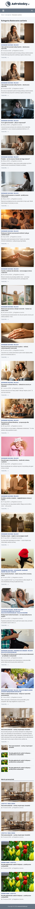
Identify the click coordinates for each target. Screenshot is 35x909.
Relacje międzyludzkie (26, 690)
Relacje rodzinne (22, 612)
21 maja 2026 (6, 502)
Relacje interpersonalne (9, 612)
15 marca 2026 (7, 618)
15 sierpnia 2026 (7, 88)
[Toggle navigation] (3, 11)
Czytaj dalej (4, 57)
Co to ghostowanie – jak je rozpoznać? (13, 122)
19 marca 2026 (7, 577)
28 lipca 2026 (6, 125)
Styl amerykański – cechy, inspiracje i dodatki (15, 729)
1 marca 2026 (6, 697)
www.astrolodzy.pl (22, 906)
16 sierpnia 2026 (7, 50)
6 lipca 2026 (6, 237)
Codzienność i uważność (21, 570)
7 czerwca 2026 (7, 388)
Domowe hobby (5, 862)
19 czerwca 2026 (7, 350)
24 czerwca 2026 (7, 312)
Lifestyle (4, 803)
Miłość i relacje (6, 571)
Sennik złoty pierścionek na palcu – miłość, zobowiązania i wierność (14, 347)
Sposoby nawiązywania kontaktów (11, 691)
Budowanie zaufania (7, 45)
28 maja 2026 (6, 426)
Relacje (16, 45)
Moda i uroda (11, 803)
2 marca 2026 (6, 658)
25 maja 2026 (6, 464)
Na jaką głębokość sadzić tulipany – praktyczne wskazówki (20, 754)
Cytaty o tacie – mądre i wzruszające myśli (14, 536)
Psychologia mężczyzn (8, 611)
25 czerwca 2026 (7, 274)
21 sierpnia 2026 (7, 807)
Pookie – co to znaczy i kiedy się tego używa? (15, 159)
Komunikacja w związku (20, 650)
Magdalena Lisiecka (18, 50)
